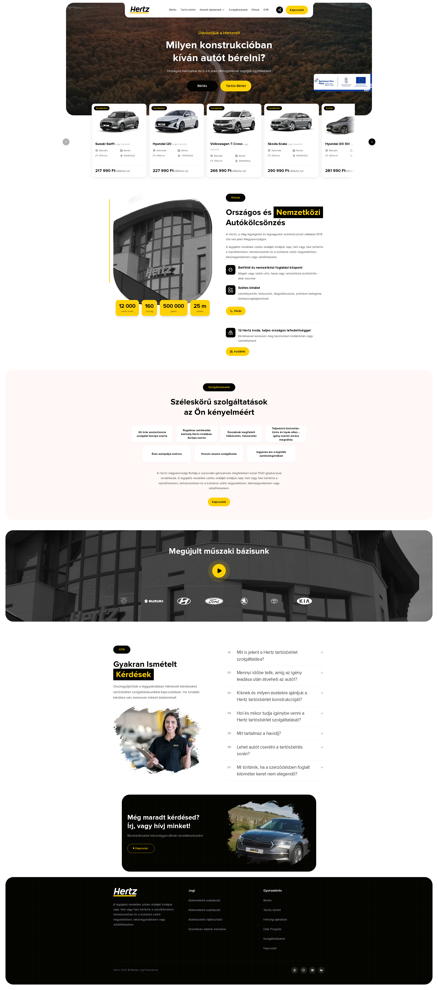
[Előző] (66, 141)
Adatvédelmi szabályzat (204, 900)
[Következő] (372, 141)
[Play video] (219, 571)
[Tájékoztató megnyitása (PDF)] (343, 82)
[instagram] (303, 970)
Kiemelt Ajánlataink (210, 9)
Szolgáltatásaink (238, 9)
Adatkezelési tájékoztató (205, 919)
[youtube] (312, 970)
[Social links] (279, 10)
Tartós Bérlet (236, 86)
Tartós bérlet (188, 9)
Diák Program (272, 929)
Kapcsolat (297, 10)
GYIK (266, 9)
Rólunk (255, 9)
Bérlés (172, 9)
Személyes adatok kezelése (207, 929)
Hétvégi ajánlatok (275, 919)
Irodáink (239, 351)
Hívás (238, 311)
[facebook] (294, 970)
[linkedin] (321, 970)
